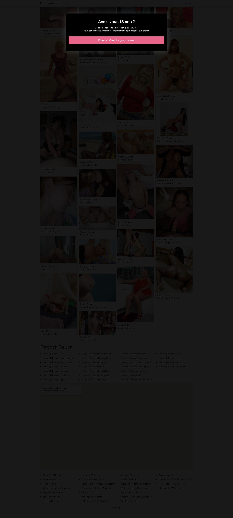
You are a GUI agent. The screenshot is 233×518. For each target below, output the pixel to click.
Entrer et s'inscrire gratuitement (116, 40)
